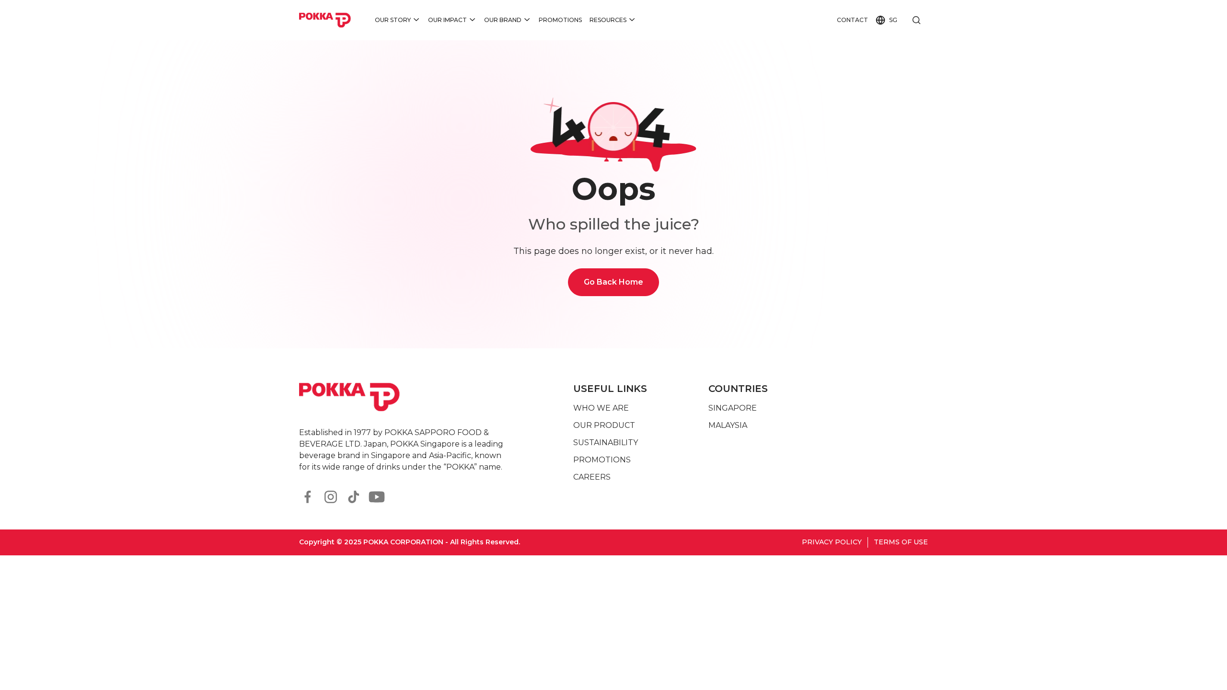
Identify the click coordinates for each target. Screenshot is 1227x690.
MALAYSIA (727, 425)
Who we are (601, 408)
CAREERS (592, 477)
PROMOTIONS (602, 459)
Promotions (560, 19)
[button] (397, 20)
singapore (732, 408)
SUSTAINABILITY (605, 442)
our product (604, 425)
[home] (325, 20)
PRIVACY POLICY (832, 542)
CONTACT (852, 19)
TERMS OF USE (901, 542)
